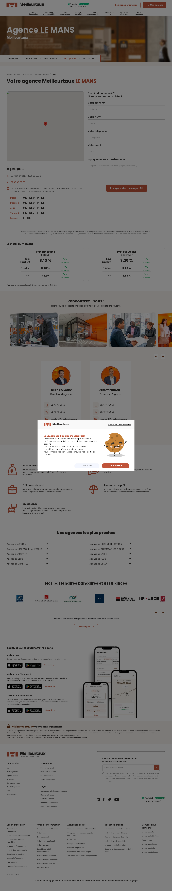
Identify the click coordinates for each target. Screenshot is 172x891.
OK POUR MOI (116, 465)
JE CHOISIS (87, 465)
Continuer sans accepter (118, 427)
